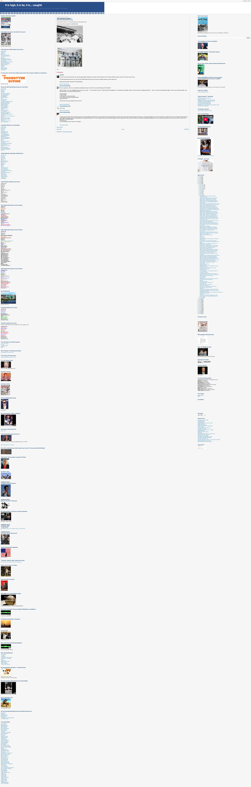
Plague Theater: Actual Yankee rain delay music (208, 206)
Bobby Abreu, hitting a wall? (203, 420)
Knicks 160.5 (3, 127)
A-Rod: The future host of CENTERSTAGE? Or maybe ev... (210, 203)
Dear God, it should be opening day (206, 221)
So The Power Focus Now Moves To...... (207, 279)
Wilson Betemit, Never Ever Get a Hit (205, 441)
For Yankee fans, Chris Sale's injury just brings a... (208, 240)
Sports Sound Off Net (5, 761)
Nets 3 (2, 140)
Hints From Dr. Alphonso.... (204, 285)
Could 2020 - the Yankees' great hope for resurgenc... (209, 245)
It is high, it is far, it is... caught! (23, 5)
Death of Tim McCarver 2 (5, 172)
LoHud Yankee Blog (4, 742)
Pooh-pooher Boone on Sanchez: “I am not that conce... (209, 274)
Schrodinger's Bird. (203, 283)
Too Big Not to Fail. (203, 269)
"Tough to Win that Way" (5, 664)
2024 (200, 179)
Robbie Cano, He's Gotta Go (203, 431)
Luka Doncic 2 (3, 100)
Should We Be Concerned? (204, 293)
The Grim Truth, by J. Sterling (203, 434)
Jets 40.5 (2, 92)
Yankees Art (3, 773)
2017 (200, 301)
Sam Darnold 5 (4, 60)
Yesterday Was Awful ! (203, 281)
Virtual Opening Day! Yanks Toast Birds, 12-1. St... (208, 222)
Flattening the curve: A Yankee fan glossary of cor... (209, 243)
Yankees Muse (4, 779)
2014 (200, 305)
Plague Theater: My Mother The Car (206, 248)
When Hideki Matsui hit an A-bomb (7, 444)
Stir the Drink (3, 764)
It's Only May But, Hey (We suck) (204, 427)
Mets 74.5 (3, 53)
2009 (200, 311)
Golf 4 (2, 165)
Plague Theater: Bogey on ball (205, 210)
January (201, 298)
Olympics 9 (3, 57)
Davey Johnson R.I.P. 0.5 (6, 120)
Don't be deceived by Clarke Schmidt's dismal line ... (209, 273)
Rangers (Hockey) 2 (4, 104)
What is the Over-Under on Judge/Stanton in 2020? (209, 295)
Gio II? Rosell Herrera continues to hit (206, 282)
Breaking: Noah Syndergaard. (205, 226)
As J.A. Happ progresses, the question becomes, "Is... (209, 270)
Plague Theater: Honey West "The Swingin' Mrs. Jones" (209, 241)
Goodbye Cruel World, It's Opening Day (205, 425)
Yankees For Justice (5, 777)
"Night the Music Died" (5, 661)
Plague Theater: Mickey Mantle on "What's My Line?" (209, 223)
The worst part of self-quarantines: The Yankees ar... (209, 246)
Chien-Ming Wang (201, 421)
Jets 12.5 (2, 56)
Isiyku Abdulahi (63, 112)
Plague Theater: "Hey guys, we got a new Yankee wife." (209, 209)
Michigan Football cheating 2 (6, 170)
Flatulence (3, 713)
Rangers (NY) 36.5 (4, 131)
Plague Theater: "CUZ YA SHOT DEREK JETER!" (208, 201)
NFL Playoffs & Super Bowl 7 (6, 59)
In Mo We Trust (4, 739)
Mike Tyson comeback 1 (5, 149)
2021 (200, 182)
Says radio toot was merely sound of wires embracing (11, 561)
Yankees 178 (3, 89)
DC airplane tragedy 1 (5, 113)
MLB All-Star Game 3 (5, 141)
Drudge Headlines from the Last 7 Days (205, 422)
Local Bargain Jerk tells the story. (7, 352)
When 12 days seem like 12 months (206, 234)
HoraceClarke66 (64, 85)
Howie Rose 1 (3, 69)
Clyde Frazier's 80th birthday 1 (6, 114)
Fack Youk (3, 735)
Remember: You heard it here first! (206, 287)
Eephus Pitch (3, 734)
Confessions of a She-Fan (6, 732)
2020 (200, 183)
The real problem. (203, 276)
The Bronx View (4, 765)
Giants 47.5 (3, 54)
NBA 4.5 (2, 164)
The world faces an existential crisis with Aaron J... (208, 286)
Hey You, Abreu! (201, 426)
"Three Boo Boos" (4, 663)
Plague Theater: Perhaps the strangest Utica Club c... (209, 213)
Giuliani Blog (3, 738)
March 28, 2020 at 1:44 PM (64, 110)
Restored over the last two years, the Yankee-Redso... (209, 289)
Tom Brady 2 (3, 171)
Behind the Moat (4, 726)
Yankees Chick (4, 774)
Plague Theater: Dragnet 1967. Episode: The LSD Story (209, 259)
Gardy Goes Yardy (4, 737)
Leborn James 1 (4, 175)
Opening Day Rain (201, 430)
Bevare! (201, 242)
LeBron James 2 (4, 67)
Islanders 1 (3, 115)
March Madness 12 (4, 161)
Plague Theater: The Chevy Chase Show (207, 252)
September (202, 188)
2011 (200, 308)
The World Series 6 (4, 95)
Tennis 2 (2, 66)
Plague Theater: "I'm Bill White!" (205, 244)
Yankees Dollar (4, 776)
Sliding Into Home (4, 758)
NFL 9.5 (2, 162)
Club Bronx (3, 731)
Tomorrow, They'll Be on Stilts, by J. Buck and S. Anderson (209, 439)
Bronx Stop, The (4, 729)
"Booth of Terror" (4, 662)
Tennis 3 (2, 166)
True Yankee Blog (4, 766)
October (201, 187)
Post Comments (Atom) (67, 131)
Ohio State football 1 (5, 110)
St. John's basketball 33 (5, 93)
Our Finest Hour (202, 277)
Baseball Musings (4, 725)
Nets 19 (2, 159)
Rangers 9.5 (3, 163)
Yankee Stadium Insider (5, 772)
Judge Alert (202, 294)
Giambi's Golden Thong (202, 424)
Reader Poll (202, 288)
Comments (201, 448)
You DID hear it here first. (204, 272)
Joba (2, 347)
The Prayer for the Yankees (203, 435)
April (201, 193)
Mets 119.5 (3, 156)
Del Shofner (202, 254)
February (201, 297)
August (201, 189)
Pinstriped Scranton (4, 750)
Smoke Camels (202, 237)
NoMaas (2, 748)
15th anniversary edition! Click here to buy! (206, 155)
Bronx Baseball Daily (5, 728)
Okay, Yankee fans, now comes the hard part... (208, 260)
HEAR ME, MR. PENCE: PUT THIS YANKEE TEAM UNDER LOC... (211, 292)
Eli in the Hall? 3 (4, 99)
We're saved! (202, 236)
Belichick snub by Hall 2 (5, 63)
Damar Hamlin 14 (4, 160)
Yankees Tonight (4, 780)
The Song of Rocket (4, 343)
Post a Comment (60, 127)
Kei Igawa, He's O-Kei (202, 428)
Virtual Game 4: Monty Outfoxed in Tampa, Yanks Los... (209, 204)
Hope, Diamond (202, 202)
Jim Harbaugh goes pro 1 (5, 148)
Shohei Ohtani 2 (4, 174)
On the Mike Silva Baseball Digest (204, 102)
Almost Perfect (4, 723)
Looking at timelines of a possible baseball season (209, 207)
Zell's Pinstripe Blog (4, 783)
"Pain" (2, 659)
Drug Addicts (3, 712)
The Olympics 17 (4, 133)
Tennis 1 (2, 117)
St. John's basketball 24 (5, 55)
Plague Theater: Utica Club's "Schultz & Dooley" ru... (209, 215)
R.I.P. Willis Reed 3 (4, 167)
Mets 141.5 (3, 128)
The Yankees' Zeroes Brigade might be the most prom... (209, 290)
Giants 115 (3, 157)
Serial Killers (3, 716)
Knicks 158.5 (3, 51)
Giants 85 (3, 91)
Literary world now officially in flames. (205, 110)
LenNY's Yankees (4, 741)
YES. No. (201, 235)
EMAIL (210, 388)
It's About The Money (5, 740)
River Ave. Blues (4, 754)
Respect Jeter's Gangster (6, 753)
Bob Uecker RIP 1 (4, 108)
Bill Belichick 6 (4, 136)
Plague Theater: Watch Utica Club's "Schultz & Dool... (209, 218)
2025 (200, 177)
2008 (200, 312)
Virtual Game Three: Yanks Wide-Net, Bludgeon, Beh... (209, 208)
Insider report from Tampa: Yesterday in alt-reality (208, 250)
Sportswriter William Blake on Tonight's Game (206, 433)
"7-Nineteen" (3, 656)
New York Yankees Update (6, 747)
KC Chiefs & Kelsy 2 (5, 106)
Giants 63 (3, 129)
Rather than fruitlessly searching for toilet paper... (208, 256)
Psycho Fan (3, 751)
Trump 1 (2, 109)
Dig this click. (3, 430)
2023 (200, 180)
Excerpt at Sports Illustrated (203, 105)
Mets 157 (2, 90)
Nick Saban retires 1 (5, 147)
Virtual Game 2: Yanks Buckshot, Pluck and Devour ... (209, 212)
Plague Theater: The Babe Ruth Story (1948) (208, 205)
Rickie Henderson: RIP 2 (5, 145)
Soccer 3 (2, 139)
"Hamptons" (3, 660)
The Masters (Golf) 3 (5, 62)
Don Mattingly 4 (4, 96)
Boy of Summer (4, 727)
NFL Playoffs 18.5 (4, 132)
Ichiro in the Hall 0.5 (4, 121)
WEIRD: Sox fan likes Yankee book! (204, 98)
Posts (200, 446)
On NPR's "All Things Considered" (204, 101)
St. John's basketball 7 (5, 134)
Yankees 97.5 (3, 52)
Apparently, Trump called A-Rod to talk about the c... (209, 211)
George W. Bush (4, 714)
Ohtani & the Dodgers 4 (5, 137)
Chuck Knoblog (4, 730)
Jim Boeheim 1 (4, 178)
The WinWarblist (64, 106)
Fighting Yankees (4, 736)
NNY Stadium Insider (5, 745)
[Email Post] (57, 69)
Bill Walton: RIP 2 (4, 144)
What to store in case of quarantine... (206, 284)
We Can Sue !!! (202, 239)
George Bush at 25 (201, 423)
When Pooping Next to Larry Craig (204, 440)
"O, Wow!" (3, 655)
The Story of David (4, 345)
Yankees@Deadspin (5, 782)
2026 (200, 176)
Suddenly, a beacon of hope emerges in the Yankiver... (209, 238)
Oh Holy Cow (3, 749)
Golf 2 (2, 146)
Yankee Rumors (4, 771)
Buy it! (199, 171)
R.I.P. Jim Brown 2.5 (5, 169)
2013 (200, 306)
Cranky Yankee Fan (4, 733)
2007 (200, 313)
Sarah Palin (200, 432)
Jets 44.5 (2, 130)
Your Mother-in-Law (4, 718)
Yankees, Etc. (3, 781)
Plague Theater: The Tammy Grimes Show (207, 247)
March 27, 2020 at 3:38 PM (64, 104)
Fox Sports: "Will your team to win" (204, 103)
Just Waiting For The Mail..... (205, 291)
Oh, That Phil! (202, 225)
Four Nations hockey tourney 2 (7, 101)
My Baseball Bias (4, 743)
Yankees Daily (3, 775)
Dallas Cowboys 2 (4, 105)
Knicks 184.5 (3, 88)
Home (123, 129)
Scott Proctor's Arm (4, 757)
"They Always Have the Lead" (6, 657)
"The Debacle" (3, 654)
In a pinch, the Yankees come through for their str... (208, 216)
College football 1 (4, 107)
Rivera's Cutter (3, 756)
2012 (200, 307)
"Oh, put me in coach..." (64, 18)
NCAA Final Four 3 (4, 97)
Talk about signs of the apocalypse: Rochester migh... (209, 249)
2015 (200, 304)
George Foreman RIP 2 (5, 103)
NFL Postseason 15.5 (5, 94)
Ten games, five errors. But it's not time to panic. (208, 267)
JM (60, 74)
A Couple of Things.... (203, 271)
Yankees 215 (3, 126)
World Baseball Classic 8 (5, 58)
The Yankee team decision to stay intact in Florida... (209, 253)
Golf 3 (2, 98)
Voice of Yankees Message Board (7, 767)
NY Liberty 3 (3, 142)
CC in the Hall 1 (4, 111)
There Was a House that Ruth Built (204, 437)
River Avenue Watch (5, 755)
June (201, 191)
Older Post (186, 129)
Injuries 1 (2, 150)
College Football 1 (4, 176)
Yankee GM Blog (4, 770)
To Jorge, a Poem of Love (203, 438)
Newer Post (59, 129)
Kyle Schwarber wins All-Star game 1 (8, 116)
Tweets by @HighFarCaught (203, 91)
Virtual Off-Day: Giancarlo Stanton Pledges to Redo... (209, 217)
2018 (200, 300)
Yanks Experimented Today (204, 268)
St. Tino (2, 344)
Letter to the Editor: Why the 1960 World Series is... (209, 258)
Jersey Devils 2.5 (4, 168)
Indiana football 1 (4, 68)
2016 (200, 302)
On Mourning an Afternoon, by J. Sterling (205, 429)
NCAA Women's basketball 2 (6, 143)
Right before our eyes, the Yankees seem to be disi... (209, 278)
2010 (200, 310)
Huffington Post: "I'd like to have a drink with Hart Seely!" (208, 104)
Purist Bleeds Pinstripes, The (6, 752)
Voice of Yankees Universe (6, 768)
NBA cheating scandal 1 (5, 118)
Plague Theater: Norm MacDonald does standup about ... (210, 255)
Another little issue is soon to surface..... (207, 275)
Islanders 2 (3, 65)
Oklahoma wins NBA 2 (5, 102)
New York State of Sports (6, 746)
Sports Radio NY (4, 760)
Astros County (3, 724)
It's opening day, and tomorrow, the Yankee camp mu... (209, 220)
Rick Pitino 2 (3, 173)
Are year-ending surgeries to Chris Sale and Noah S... (209, 224)
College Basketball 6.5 (5, 135)
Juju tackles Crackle (201, 99)
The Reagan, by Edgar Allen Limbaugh (205, 436)
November (202, 186)
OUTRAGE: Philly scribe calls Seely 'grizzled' (206, 100)
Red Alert (201, 280)
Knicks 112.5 (3, 158)
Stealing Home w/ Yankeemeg (6, 763)
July (201, 190)
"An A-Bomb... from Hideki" (6, 658)
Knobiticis (3, 346)
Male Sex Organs (4, 715)
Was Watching (3, 769)
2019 (200, 299)
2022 (200, 181)
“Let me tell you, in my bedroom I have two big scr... (209, 251)
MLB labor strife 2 (4, 64)
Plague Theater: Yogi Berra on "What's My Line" (208, 214)
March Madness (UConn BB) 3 (6, 61)
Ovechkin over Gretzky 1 (5, 112)
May (201, 192)
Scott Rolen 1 (3, 177)
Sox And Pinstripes (4, 759)
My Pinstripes (3, 744)
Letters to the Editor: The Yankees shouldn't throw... (209, 257)
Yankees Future (4, 778)
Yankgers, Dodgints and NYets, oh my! (8, 357)
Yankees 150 (3, 155)
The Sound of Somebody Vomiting (7, 717)
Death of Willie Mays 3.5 (5, 138)
